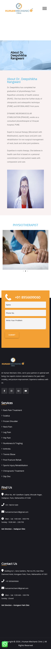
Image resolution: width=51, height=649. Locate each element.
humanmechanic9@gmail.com (16, 512)
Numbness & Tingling (13, 443)
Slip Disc (7, 476)
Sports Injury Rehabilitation (15, 465)
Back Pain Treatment (12, 410)
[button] (5, 249)
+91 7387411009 (11, 505)
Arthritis (7, 449)
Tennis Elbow (9, 454)
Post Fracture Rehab (12, 460)
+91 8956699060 (11, 581)
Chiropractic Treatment (13, 471)
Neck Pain (7, 426)
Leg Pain (7, 432)
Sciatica (6, 415)
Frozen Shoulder (10, 421)
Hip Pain (7, 437)
